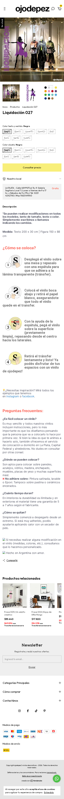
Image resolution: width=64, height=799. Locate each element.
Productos (15, 107)
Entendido (49, 792)
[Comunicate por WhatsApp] (57, 778)
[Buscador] (53, 9)
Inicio (5, 107)
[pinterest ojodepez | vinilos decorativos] (44, 710)
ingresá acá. (52, 772)
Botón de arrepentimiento (32, 776)
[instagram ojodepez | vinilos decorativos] (19, 710)
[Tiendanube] (32, 780)
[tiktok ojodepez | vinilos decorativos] (36, 710)
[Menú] (5, 9)
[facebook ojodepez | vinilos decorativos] (27, 710)
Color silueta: (12, 144)
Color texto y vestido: (16, 126)
